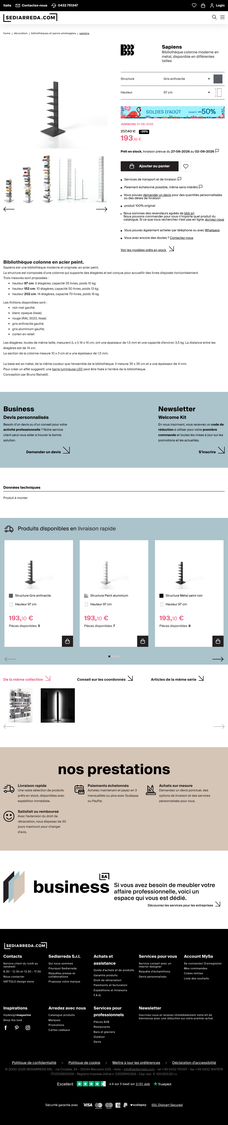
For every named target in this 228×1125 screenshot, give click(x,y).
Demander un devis (43, 452)
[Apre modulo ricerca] (214, 17)
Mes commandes (195, 968)
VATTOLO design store (18, 981)
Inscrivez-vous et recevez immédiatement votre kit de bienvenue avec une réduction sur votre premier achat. (176, 1017)
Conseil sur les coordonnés (101, 679)
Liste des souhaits (196, 978)
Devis (97, 1042)
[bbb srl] (137, 50)
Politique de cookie (84, 1063)
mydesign (17, 1015)
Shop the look (12, 1020)
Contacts (12, 956)
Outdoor (99, 1037)
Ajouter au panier (154, 166)
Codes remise (193, 973)
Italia (7, 5)
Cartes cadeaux (59, 1030)
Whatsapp (212, 230)
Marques (55, 1020)
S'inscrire (207, 452)
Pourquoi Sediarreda (63, 968)
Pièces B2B (101, 1022)
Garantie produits (106, 975)
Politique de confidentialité (34, 1063)
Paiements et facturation (111, 985)
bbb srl (189, 213)
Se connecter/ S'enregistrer (203, 963)
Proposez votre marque (64, 981)
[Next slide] (101, 209)
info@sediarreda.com (139, 1069)
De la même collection (23, 679)
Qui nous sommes (61, 963)
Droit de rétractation (108, 980)
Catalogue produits (62, 1015)
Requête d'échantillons (154, 972)
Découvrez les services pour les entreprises (180, 905)
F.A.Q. (98, 995)
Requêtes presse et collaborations (62, 975)
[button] (28, 179)
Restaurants (102, 1027)
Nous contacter (13, 976)
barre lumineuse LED (67, 369)
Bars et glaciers (104, 1032)
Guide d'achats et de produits (114, 970)
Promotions (56, 1025)
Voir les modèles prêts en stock (144, 250)
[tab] (109, 656)
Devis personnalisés (152, 976)
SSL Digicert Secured (167, 1105)
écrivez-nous (214, 219)
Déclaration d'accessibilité (194, 1063)
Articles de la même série (173, 679)
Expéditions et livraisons (110, 990)
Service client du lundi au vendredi (20, 965)
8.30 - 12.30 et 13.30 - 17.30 (22, 972)
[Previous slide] (10, 659)
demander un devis (157, 195)
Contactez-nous (181, 238)
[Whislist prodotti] (194, 5)
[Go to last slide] (8, 209)
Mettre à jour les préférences (136, 1063)
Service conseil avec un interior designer (155, 965)
